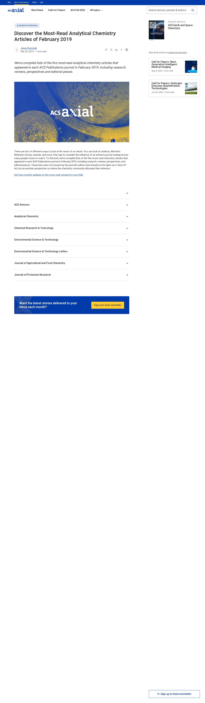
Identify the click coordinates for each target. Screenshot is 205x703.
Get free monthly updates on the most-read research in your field (48, 174)
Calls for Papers (56, 10)
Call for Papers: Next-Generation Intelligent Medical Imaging (164, 64)
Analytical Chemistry (28, 25)
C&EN (34, 2)
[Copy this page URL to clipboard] (106, 49)
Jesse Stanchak (29, 48)
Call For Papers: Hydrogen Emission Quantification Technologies (167, 86)
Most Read (37, 10)
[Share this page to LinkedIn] (116, 49)
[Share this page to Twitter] (111, 49)
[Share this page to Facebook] (121, 49)
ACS (9, 2)
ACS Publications (21, 2)
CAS (41, 2)
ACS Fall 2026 (77, 10)
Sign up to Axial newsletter (107, 305)
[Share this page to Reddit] (126, 49)
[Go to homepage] (16, 10)
